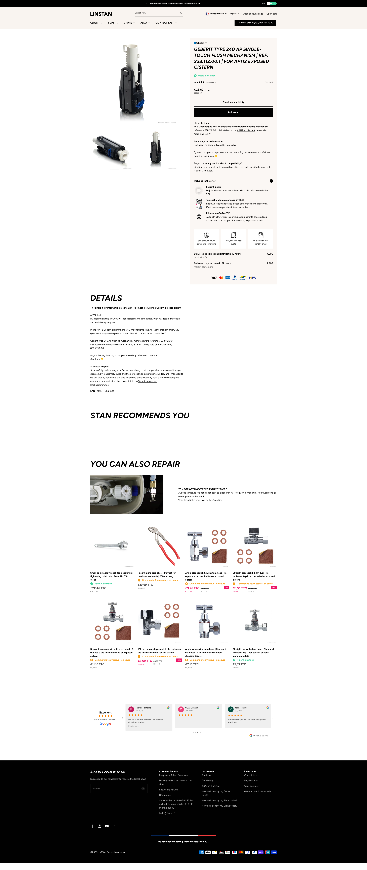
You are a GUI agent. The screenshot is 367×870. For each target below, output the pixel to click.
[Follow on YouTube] (107, 826)
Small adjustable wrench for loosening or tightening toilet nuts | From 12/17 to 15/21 (111, 576)
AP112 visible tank (246, 130)
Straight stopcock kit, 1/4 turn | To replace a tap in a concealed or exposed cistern (254, 576)
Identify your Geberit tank (207, 167)
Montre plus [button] (133, 726)
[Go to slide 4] (200, 732)
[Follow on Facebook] (92, 826)
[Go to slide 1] (193, 732)
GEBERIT (94, 22)
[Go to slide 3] (197, 732)
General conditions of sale (257, 791)
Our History (207, 780)
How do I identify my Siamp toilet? (219, 800)
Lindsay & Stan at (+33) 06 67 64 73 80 (255, 23)
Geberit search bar (147, 381)
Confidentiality (252, 786)
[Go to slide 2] (195, 732)
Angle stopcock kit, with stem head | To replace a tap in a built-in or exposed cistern (206, 576)
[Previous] (146, 3)
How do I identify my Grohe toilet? (219, 805)
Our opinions (250, 775)
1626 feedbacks (210, 82)
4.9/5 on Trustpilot (211, 786)
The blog (206, 775)
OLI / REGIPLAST (165, 22)
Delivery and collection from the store (175, 782)
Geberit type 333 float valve (222, 145)
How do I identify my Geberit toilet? (216, 793)
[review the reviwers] (167, 708)
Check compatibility (233, 102)
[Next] (203, 3)
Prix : (264, 3)
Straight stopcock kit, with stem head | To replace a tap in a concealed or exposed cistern (112, 652)
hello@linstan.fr (167, 813)
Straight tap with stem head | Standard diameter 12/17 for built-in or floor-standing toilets (253, 652)
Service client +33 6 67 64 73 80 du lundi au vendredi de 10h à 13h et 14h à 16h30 (176, 804)
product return (208, 241)
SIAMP (111, 22)
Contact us (164, 795)
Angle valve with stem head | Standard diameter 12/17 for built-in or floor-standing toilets (205, 652)
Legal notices (251, 780)
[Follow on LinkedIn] (114, 826)
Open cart (272, 13)
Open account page (253, 13)
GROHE (128, 22)
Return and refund (168, 789)
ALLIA (143, 22)
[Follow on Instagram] (99, 826)
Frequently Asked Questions (173, 775)
